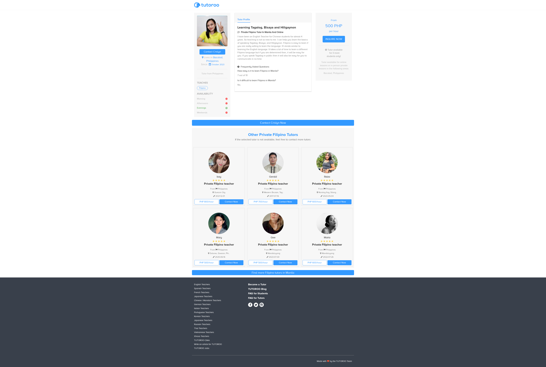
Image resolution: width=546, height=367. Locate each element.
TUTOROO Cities (202, 340)
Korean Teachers (202, 316)
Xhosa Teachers (201, 336)
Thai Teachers (200, 328)
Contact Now (231, 201)
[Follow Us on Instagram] (261, 305)
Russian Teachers (202, 324)
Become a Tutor (257, 284)
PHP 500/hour (206, 262)
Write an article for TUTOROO (208, 344)
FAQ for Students (258, 293)
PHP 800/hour (206, 201)
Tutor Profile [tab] (243, 19)
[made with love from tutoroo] (328, 361)
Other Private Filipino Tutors (273, 135)
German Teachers (202, 304)
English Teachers (202, 284)
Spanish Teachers (202, 288)
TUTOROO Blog (257, 289)
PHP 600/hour (315, 201)
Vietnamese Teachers (204, 332)
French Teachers (201, 292)
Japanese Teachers (203, 296)
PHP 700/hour (261, 201)
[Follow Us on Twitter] (256, 305)
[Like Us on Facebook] (250, 305)
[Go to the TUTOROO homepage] (206, 5)
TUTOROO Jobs (201, 348)
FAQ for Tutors (256, 298)
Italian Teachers (201, 308)
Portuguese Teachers (204, 312)
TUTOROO (341, 361)
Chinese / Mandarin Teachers (207, 300)
